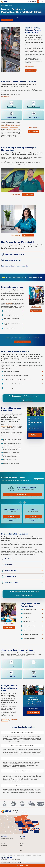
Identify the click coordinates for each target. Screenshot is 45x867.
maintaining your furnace (6, 426)
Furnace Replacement (33, 107)
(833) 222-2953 (29, 66)
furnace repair (9, 303)
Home (2, 5)
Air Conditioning (11, 676)
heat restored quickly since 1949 (34, 50)
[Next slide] (24, 502)
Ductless (33, 676)
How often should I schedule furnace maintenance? (22, 732)
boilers (2, 125)
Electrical (33, 666)
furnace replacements (24, 366)
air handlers (17, 125)
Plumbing (11, 666)
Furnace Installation (33, 117)
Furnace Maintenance (11, 117)
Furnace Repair (11, 107)
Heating (6, 5)
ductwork (12, 125)
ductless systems (14, 127)
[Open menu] (42, 1)
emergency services (11, 129)
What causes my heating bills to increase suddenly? (22, 745)
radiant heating (4, 127)
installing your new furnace (31, 546)
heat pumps (7, 125)
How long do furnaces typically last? (22, 758)
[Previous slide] (20, 502)
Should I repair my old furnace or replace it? (22, 770)
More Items (4, 466)
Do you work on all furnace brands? (22, 785)
